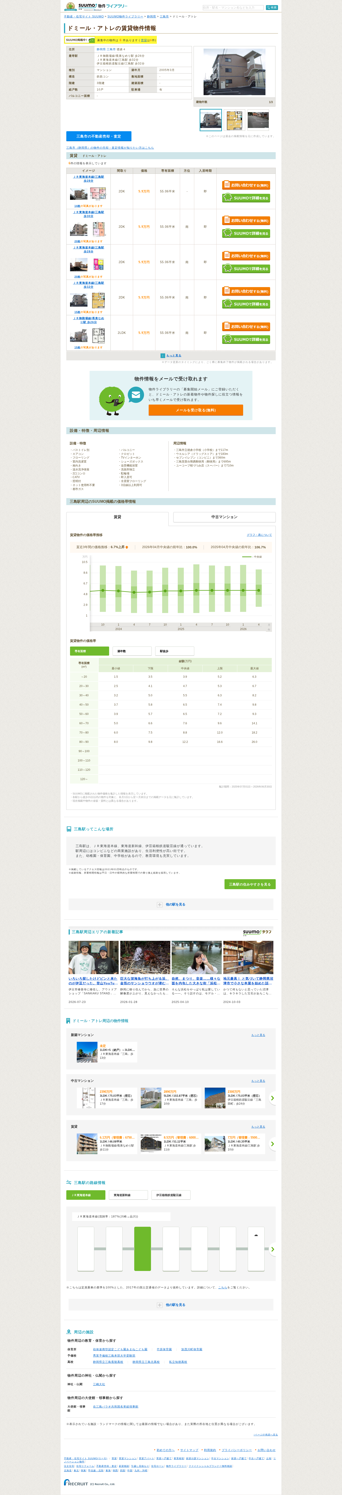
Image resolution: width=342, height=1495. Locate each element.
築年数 (121, 651)
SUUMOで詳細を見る (246, 198)
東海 (108, 1470)
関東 (83, 1470)
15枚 (77, 312)
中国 (129, 1470)
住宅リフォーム (85, 1466)
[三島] (142, 1249)
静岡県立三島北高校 (146, 1362)
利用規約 (210, 1450)
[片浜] (199, 1249)
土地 (268, 1458)
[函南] (114, 1249)
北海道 (68, 1470)
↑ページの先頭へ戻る (266, 1434)
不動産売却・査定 (106, 1466)
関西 (115, 1470)
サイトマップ (189, 1450)
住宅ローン (157, 1466)
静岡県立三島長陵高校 (108, 1362)
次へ (272, 1249)
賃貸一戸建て (164, 1458)
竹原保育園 (164, 1349)
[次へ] (272, 1098)
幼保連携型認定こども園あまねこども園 (120, 1349)
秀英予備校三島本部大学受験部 (114, 1355)
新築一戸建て (239, 1458)
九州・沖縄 (140, 1470)
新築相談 (124, 1466)
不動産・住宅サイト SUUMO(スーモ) (85, 1458)
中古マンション (220, 1458)
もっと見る (258, 1035)
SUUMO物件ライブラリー (125, 16)
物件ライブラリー (176, 1466)
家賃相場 (179, 1458)
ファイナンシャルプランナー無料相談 (210, 1466)
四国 (122, 1470)
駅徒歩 (164, 651)
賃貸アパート (146, 1458)
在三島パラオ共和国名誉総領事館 (115, 1406)
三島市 (164, 16)
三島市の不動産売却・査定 (99, 136)
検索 (274, 7)
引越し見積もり (140, 1466)
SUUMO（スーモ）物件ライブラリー (95, 6)
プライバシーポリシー (237, 1450)
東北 (76, 1470)
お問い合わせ (267, 1450)
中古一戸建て (256, 1458)
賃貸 (144, 40)
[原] (228, 1249)
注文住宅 (69, 1466)
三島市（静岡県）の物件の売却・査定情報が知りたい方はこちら (110, 147)
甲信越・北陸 (96, 1470)
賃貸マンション (128, 1458)
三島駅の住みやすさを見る (250, 884)
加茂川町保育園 (191, 1349)
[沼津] (171, 1249)
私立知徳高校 (178, 1362)
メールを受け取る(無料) (196, 410)
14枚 (77, 205)
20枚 (77, 241)
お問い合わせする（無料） (246, 185)
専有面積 (80, 651)
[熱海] (86, 1249)
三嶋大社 (99, 1384)
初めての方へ (166, 1450)
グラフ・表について (259, 534)
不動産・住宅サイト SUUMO (84, 16)
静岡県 (151, 16)
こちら (222, 1287)
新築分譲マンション (197, 1458)
